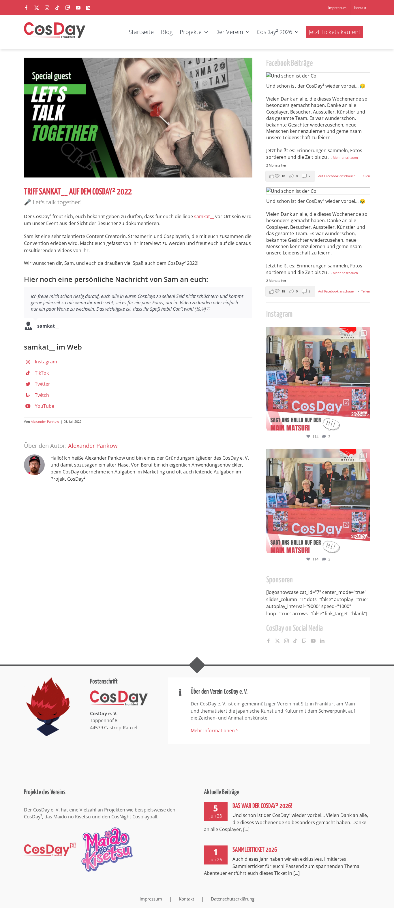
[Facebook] (268, 641)
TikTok (42, 373)
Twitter (42, 384)
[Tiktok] (295, 641)
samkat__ (204, 216)
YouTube (44, 406)
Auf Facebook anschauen (337, 176)
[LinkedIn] (322, 641)
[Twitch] (304, 641)
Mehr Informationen (213, 730)
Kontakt (186, 899)
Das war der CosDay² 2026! (262, 806)
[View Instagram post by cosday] (364, 423)
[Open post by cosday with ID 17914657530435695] (318, 379)
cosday (317, 332)
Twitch (42, 395)
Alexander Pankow (45, 421)
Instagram (46, 361)
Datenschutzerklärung (232, 899)
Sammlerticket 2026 (254, 850)
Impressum (151, 899)
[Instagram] (286, 641)
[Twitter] (277, 641)
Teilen (365, 176)
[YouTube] (313, 641)
